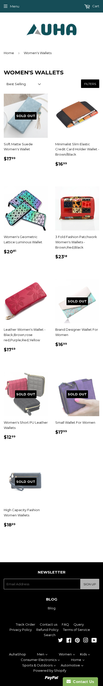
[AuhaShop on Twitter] (60, 641)
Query (79, 624)
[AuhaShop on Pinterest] (77, 641)
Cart (95, 6)
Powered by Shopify (49, 670)
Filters (90, 84)
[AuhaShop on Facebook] (69, 641)
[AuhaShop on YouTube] (94, 641)
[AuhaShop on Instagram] (85, 641)
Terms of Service (76, 630)
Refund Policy (47, 630)
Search (50, 635)
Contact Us (82, 681)
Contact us (48, 624)
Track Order (25, 624)
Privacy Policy (21, 630)
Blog (52, 608)
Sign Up (90, 584)
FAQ (65, 624)
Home (9, 53)
